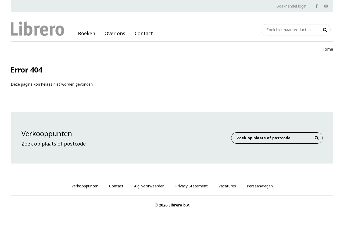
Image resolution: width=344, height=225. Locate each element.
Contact (144, 33)
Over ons (115, 33)
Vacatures (227, 185)
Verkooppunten (84, 185)
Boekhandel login (291, 6)
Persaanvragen (260, 185)
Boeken (86, 33)
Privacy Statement (191, 185)
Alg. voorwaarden (149, 185)
